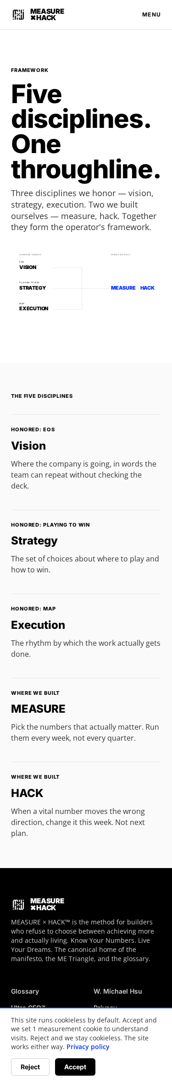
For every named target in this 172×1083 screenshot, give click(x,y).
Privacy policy (88, 1046)
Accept (75, 1067)
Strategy (34, 540)
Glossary (25, 991)
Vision (28, 445)
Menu (151, 14)
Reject (30, 1067)
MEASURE (38, 708)
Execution (38, 625)
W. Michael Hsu (118, 991)
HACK (27, 793)
